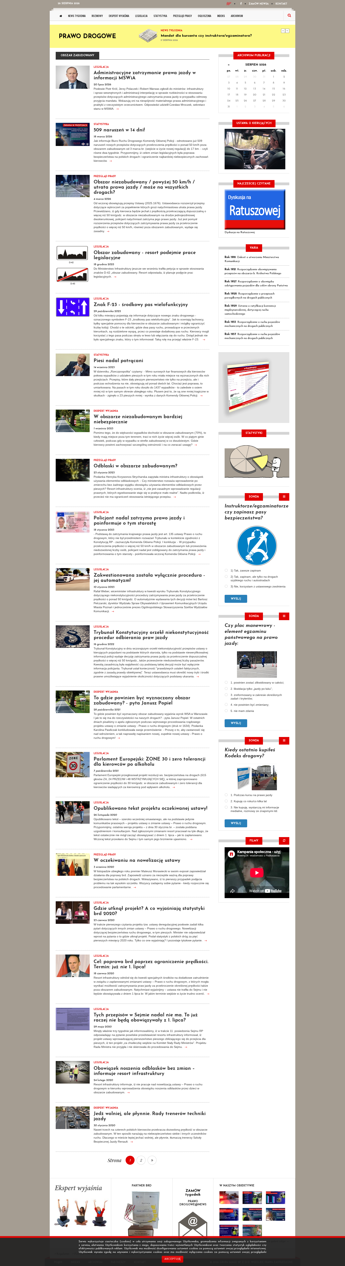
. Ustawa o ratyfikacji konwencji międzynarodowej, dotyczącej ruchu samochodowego (250, 309)
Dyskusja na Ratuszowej (240, 232)
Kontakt (281, 4)
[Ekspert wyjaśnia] (80, 1207)
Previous (283, 31)
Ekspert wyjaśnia (119, 16)
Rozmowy (97, 16)
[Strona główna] (61, 16)
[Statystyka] (257, 461)
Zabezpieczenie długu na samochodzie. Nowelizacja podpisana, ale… (220, 36)
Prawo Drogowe (87, 36)
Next (287, 31)
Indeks (221, 16)
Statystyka (160, 16)
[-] (252, 1197)
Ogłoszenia (204, 16)
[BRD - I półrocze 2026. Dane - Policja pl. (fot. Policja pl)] (229, 1197)
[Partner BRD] (142, 1214)
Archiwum (237, 16)
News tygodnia (77, 16)
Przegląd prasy (182, 16)
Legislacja (141, 16)
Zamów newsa (259, 4)
